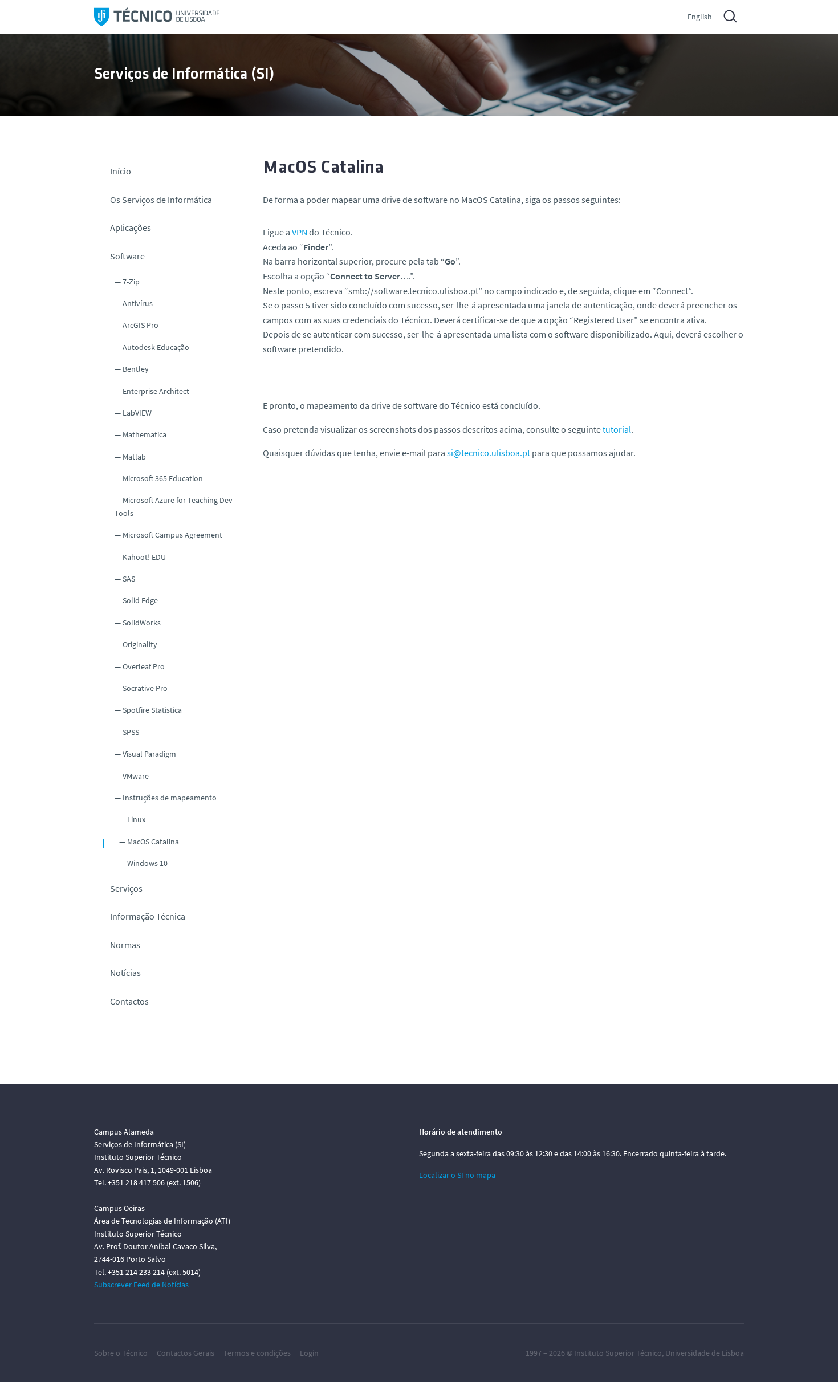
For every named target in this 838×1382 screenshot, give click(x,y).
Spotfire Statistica (152, 710)
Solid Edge (140, 600)
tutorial (617, 429)
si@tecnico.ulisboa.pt (488, 452)
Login (309, 1353)
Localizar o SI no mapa (457, 1175)
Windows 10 (147, 863)
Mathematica (144, 434)
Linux (136, 819)
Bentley (136, 369)
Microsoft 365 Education (163, 478)
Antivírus (138, 303)
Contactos (129, 1001)
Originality (140, 644)
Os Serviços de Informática (161, 199)
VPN (299, 232)
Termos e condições (257, 1353)
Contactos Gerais (185, 1353)
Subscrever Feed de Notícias (141, 1284)
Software (127, 256)
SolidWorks (142, 622)
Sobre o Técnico (121, 1353)
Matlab (134, 457)
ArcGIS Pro (140, 325)
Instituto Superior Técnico (618, 1353)
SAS (129, 579)
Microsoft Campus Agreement (172, 535)
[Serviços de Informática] (156, 17)
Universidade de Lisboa (704, 1353)
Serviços (126, 888)
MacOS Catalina (153, 841)
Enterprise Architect (156, 391)
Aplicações (130, 227)
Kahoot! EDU (144, 557)
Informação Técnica (147, 916)
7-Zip (131, 282)
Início (120, 171)
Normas (125, 944)
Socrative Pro (145, 688)
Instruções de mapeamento (170, 797)
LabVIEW (137, 413)
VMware (136, 776)
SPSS (131, 732)
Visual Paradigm (149, 754)
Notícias (125, 972)
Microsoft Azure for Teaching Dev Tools (174, 506)
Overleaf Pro (144, 666)
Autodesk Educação (156, 347)
